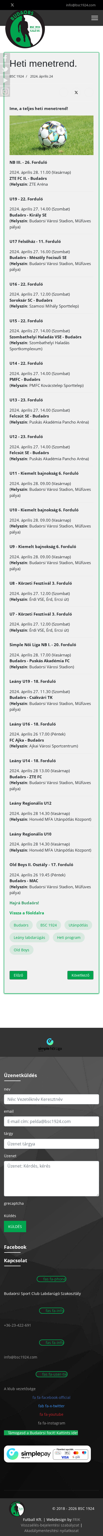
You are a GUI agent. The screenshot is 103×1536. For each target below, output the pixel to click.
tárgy (8, 1133)
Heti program (69, 937)
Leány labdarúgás (29, 937)
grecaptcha (14, 1203)
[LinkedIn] (89, 92)
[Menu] (94, 18)
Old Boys (21, 949)
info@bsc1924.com (81, 5)
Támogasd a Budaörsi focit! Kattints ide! (42, 1432)
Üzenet (10, 1155)
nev (7, 1089)
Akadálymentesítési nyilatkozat (51, 1530)
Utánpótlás (78, 925)
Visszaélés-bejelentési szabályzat (50, 1525)
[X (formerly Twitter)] (76, 92)
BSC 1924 (48, 925)
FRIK (76, 1519)
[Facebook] (63, 92)
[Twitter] (12, 4)
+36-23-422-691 (17, 1325)
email (9, 1111)
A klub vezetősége (20, 1388)
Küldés (10, 1215)
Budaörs (21, 925)
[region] (51, 1042)
